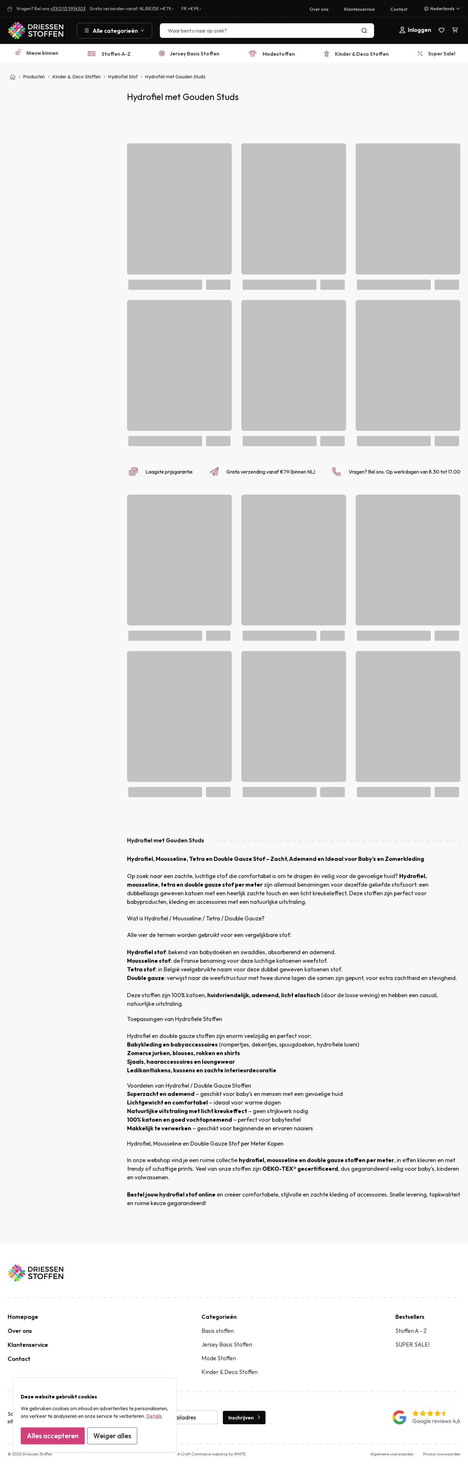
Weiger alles (112, 1436)
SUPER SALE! (412, 1344)
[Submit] (366, 31)
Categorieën (219, 1316)
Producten (34, 77)
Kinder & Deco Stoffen (362, 54)
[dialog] (95, 1415)
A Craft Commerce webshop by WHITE (211, 1454)
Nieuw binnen (42, 53)
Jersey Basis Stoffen (194, 53)
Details (154, 1416)
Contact (398, 9)
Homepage (23, 1316)
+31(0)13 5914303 (68, 8)
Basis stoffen (218, 1330)
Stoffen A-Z (116, 54)
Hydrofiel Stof (123, 77)
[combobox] (267, 30)
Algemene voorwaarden (392, 1454)
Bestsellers (409, 1316)
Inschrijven (241, 1417)
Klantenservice (359, 9)
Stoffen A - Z (411, 1330)
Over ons (319, 9)
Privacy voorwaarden (441, 1454)
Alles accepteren (53, 1436)
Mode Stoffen (219, 1358)
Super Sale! (441, 53)
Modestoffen (279, 54)
